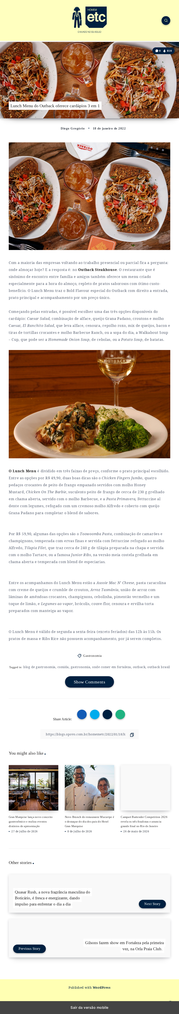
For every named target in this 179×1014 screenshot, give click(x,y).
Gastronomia (92, 655)
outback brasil (158, 667)
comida (63, 667)
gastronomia (80, 667)
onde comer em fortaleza (111, 667)
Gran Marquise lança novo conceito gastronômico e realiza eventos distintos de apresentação (31, 821)
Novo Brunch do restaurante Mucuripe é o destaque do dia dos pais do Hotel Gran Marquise (89, 821)
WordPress (102, 987)
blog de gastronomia (39, 667)
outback (139, 667)
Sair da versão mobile (89, 1007)
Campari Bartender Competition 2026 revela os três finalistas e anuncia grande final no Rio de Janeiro (144, 821)
